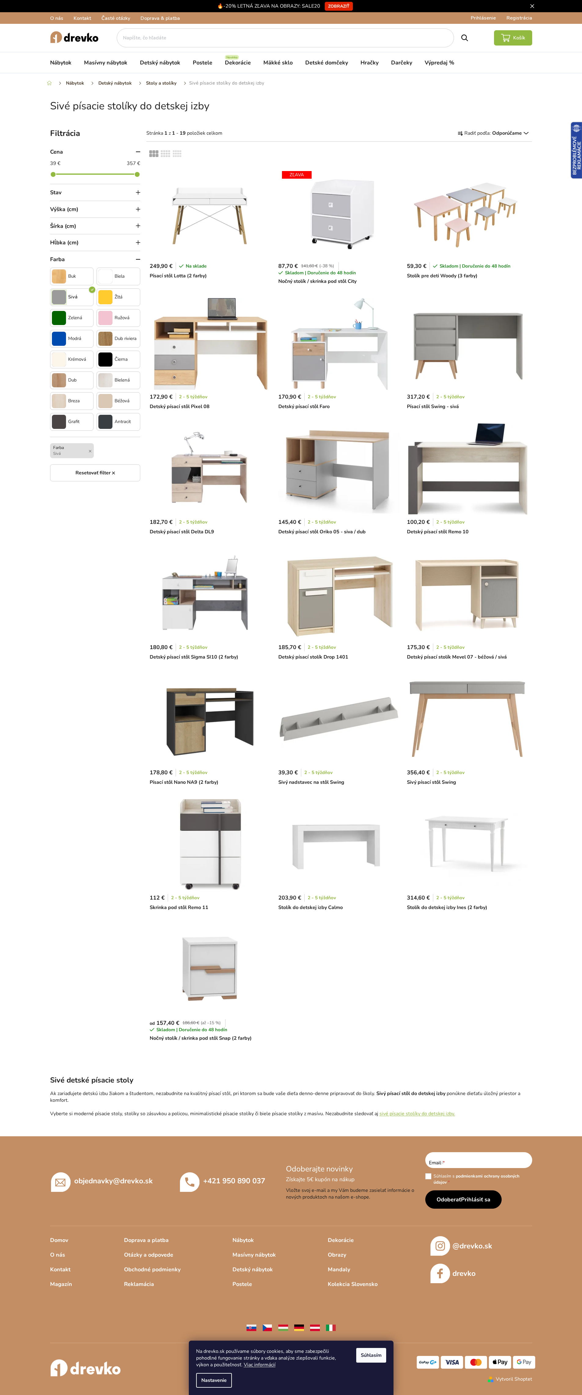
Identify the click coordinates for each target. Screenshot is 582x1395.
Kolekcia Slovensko (353, 1284)
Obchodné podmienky (152, 1269)
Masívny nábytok (254, 1254)
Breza (74, 401)
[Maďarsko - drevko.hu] (283, 1327)
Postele (242, 1284)
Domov (59, 1240)
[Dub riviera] (105, 339)
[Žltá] (105, 297)
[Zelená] (59, 318)
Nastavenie (214, 1380)
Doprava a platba (146, 1240)
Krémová (77, 359)
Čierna (121, 359)
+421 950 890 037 (234, 1181)
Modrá (74, 338)
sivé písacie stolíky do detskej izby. (417, 1113)
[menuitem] (61, 62)
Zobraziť (339, 6)
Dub (72, 380)
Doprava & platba (160, 18)
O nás (56, 18)
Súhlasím (371, 1355)
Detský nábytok (252, 1269)
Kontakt (82, 18)
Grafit (73, 422)
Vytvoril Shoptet (514, 1379)
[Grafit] (59, 422)
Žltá (119, 297)
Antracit (123, 422)
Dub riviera (126, 338)
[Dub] (59, 380)
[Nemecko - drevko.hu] (299, 1327)
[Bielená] (105, 380)
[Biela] (105, 276)
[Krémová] (59, 359)
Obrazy (337, 1254)
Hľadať (464, 37)
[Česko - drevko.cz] (267, 1327)
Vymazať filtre (95, 472)
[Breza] (59, 401)
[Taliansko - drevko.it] (331, 1327)
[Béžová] (105, 401)
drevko (464, 1273)
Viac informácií (260, 1364)
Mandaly (339, 1269)
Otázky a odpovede (148, 1254)
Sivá (73, 297)
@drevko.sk (472, 1246)
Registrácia (519, 18)
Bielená (122, 380)
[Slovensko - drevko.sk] (251, 1327)
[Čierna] (105, 359)
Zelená (75, 318)
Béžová (122, 401)
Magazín (61, 1284)
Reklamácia (139, 1284)
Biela (120, 276)
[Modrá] (59, 339)
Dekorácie (341, 1240)
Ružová (122, 318)
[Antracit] (105, 422)
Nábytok (243, 1240)
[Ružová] (105, 318)
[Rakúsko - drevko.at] (315, 1327)
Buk (72, 276)
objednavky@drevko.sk (113, 1181)
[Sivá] (59, 297)
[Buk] (59, 276)
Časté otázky (115, 18)
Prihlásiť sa (475, 1199)
